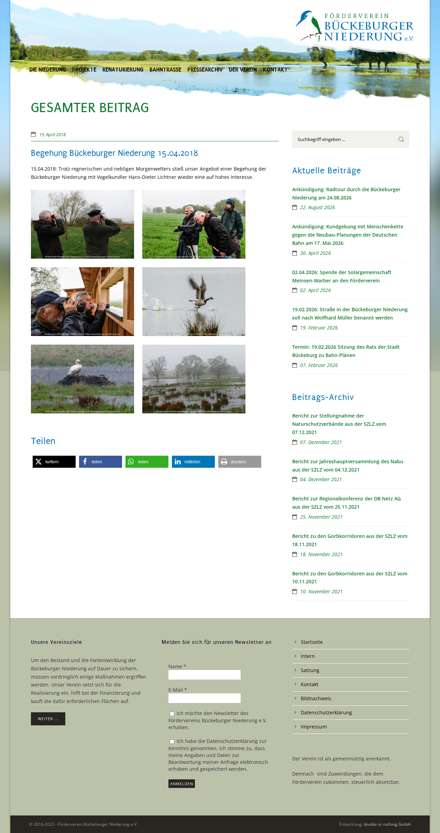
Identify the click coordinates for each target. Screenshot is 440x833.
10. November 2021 (321, 591)
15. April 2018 (52, 134)
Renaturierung (122, 69)
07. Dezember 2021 (321, 442)
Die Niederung (47, 69)
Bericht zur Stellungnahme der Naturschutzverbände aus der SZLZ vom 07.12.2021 (339, 423)
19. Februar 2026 (319, 327)
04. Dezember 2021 (321, 479)
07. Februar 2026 (319, 365)
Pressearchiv (205, 69)
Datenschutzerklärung (326, 712)
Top (424, 817)
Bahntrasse (165, 69)
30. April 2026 (315, 253)
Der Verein (243, 69)
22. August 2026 (317, 207)
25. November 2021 (321, 516)
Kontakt (275, 69)
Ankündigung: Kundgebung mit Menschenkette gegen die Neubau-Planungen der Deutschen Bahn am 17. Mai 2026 (347, 234)
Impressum (314, 726)
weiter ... (48, 718)
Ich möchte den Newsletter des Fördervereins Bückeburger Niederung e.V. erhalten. (217, 720)
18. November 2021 (321, 554)
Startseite (312, 642)
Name (177, 666)
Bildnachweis (316, 698)
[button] (54, 462)
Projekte (84, 69)
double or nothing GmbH (387, 824)
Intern (308, 656)
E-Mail (177, 689)
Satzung (310, 670)
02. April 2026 (315, 290)
